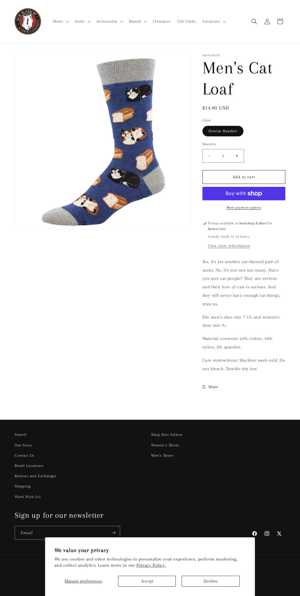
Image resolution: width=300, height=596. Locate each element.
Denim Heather (223, 131)
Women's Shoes (165, 445)
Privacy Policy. (151, 565)
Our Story (23, 445)
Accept (147, 581)
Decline (211, 581)
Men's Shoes (162, 455)
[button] (60, 21)
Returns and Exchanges (36, 476)
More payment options (243, 207)
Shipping (23, 486)
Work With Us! (28, 497)
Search (21, 434)
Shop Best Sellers (167, 434)
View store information (229, 245)
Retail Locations (29, 465)
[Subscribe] (113, 533)
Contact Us (24, 455)
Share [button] (213, 387)
